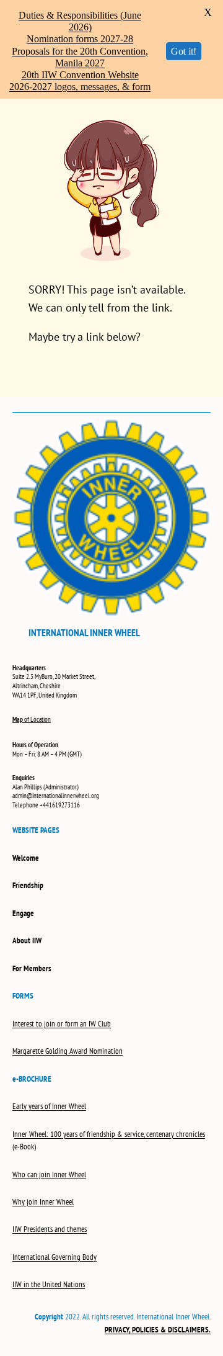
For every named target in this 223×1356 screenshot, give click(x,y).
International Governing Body (54, 1257)
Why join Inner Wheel (43, 1202)
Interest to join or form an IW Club (61, 1023)
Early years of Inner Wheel (49, 1106)
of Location (31, 719)
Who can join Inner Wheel (49, 1174)
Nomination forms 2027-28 (80, 39)
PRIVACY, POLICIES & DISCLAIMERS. (158, 1329)
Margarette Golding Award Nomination (67, 1051)
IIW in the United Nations (48, 1284)
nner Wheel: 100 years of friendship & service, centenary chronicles (109, 1134)
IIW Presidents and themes (49, 1229)
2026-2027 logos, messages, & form (80, 86)
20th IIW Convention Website (80, 75)
